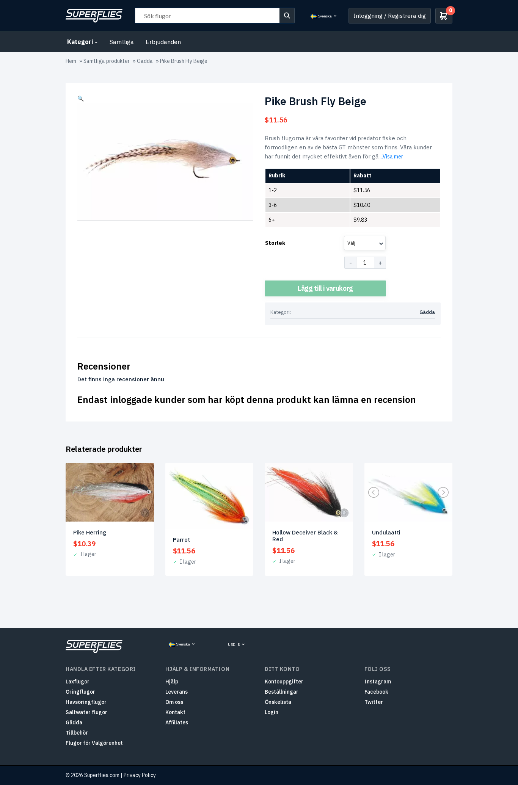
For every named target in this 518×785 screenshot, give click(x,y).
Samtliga (122, 41)
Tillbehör (77, 732)
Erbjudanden (163, 41)
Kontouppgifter (284, 681)
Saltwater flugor (86, 712)
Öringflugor (80, 691)
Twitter (373, 702)
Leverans (176, 691)
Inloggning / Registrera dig (389, 15)
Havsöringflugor (86, 702)
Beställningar (281, 691)
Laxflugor (77, 681)
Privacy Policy (140, 775)
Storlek (275, 243)
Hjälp (171, 681)
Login (271, 712)
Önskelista (278, 702)
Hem (71, 61)
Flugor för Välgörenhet (94, 743)
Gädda (145, 61)
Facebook (376, 691)
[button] (80, 98)
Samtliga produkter (106, 61)
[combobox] (365, 243)
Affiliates (176, 722)
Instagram (377, 681)
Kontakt (175, 712)
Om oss (174, 702)
